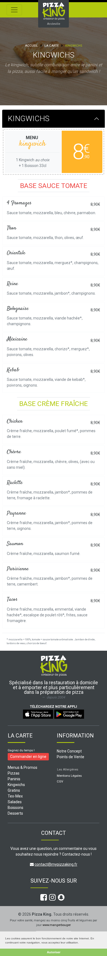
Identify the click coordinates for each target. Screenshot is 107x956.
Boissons (15, 807)
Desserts (15, 813)
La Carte (51, 45)
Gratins (14, 790)
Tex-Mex (15, 796)
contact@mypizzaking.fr (56, 864)
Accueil (31, 45)
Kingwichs (16, 784)
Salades (15, 802)
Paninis (14, 779)
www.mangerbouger (57, 925)
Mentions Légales (69, 776)
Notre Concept (69, 751)
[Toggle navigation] (14, 9)
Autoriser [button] (53, 952)
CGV (60, 781)
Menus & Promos (22, 767)
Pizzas (13, 773)
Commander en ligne (28, 756)
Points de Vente (70, 757)
